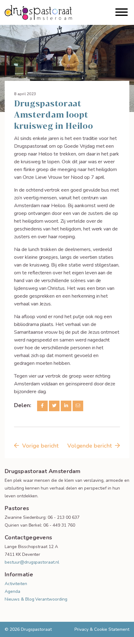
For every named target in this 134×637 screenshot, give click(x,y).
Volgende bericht (89, 446)
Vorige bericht (40, 446)
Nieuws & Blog (19, 599)
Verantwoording (51, 599)
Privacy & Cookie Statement (101, 629)
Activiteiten (16, 584)
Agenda (12, 591)
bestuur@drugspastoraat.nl (32, 562)
